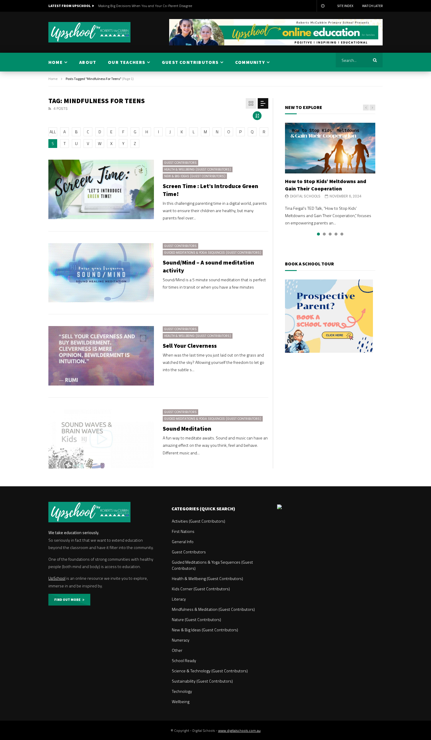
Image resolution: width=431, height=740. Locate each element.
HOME (55, 62)
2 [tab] (324, 234)
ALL (53, 132)
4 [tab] (336, 234)
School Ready (184, 660)
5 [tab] (341, 234)
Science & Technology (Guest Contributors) (210, 671)
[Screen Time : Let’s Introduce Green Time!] (101, 189)
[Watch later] (322, 6)
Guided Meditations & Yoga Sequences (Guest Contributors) (212, 252)
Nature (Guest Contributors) (196, 619)
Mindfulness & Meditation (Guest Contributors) (213, 609)
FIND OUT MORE (68, 599)
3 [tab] (330, 234)
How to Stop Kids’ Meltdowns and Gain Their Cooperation (325, 185)
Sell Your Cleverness (190, 345)
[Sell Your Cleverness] (101, 356)
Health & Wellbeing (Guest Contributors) (197, 169)
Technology (182, 691)
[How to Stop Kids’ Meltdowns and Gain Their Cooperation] (330, 148)
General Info (183, 541)
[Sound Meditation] (101, 439)
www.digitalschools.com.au (239, 730)
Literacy (179, 599)
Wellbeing (180, 701)
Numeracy (180, 640)
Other (177, 650)
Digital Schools (305, 196)
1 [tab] (318, 234)
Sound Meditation (187, 428)
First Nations (183, 531)
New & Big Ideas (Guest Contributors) (194, 176)
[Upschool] (89, 32)
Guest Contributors (180, 163)
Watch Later (372, 6)
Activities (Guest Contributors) (198, 521)
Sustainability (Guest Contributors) (202, 681)
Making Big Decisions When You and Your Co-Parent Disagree (145, 5)
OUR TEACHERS (126, 62)
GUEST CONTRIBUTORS (190, 62)
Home (52, 78)
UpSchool (56, 578)
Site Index (345, 6)
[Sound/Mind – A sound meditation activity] (101, 273)
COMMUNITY (250, 62)
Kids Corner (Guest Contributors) (201, 589)
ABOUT (87, 62)
